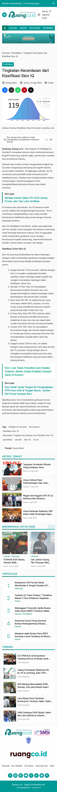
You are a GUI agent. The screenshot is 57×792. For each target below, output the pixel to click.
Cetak (51, 82)
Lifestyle (13, 28)
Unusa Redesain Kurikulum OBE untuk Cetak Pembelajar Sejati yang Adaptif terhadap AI (38, 514)
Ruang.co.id (17, 148)
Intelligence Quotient (18, 427)
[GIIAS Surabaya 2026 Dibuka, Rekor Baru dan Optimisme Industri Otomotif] (10, 716)
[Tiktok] (36, 775)
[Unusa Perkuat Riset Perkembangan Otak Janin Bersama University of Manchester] (12, 484)
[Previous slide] (49, 526)
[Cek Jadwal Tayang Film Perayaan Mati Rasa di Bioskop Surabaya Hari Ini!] (42, 543)
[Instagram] (15, 775)
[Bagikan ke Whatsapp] (18, 90)
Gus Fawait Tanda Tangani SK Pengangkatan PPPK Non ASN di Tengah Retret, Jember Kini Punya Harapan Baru (29, 390)
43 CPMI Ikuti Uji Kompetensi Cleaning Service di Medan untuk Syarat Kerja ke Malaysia (32, 658)
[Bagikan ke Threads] (31, 90)
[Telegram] (41, 775)
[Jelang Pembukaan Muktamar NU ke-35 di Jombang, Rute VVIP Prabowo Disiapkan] (10, 673)
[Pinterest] (47, 775)
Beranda (6, 766)
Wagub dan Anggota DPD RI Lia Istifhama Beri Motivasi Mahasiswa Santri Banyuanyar (38, 498)
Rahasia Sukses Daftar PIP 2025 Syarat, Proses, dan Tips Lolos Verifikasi (26, 199)
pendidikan (7, 440)
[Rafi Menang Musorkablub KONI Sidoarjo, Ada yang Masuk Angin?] (10, 687)
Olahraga (15, 556)
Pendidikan (48, 28)
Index (52, 766)
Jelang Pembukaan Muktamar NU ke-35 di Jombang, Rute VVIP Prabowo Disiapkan (33, 673)
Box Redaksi (17, 766)
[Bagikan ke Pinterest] (24, 90)
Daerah (23, 28)
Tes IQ (36, 440)
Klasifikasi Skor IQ (11, 431)
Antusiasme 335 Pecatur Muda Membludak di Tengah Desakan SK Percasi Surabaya (31, 585)
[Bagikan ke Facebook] (5, 90)
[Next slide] (53, 526)
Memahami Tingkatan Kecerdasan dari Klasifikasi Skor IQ (28, 435)
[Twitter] (31, 775)
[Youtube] (26, 775)
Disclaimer (29, 766)
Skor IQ (27, 440)
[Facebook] (10, 775)
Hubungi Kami (42, 766)
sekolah (18, 440)
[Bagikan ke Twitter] (11, 90)
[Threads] (20, 775)
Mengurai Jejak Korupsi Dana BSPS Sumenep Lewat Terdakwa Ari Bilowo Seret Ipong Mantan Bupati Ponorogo (32, 636)
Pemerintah (34, 28)
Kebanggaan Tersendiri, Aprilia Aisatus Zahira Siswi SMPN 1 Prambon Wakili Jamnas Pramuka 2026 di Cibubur (33, 611)
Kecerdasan (34, 427)
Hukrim (18, 601)
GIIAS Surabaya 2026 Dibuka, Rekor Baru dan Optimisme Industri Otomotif (34, 715)
